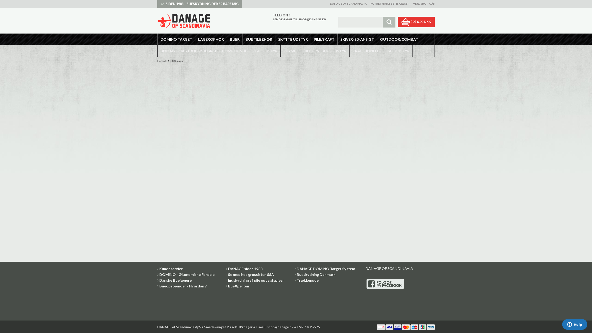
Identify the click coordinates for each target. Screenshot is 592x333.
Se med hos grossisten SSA (251, 274)
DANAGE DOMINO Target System (326, 268)
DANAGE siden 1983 (245, 268)
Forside (162, 61)
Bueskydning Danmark (316, 274)
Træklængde (308, 280)
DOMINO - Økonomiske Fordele (187, 274)
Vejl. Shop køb (424, 3)
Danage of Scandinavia (348, 3)
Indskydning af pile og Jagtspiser (256, 280)
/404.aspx (176, 61)
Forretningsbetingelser (389, 3)
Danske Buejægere (175, 280)
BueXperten (238, 286)
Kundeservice (171, 268)
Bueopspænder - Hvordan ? (183, 286)
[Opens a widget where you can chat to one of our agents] (574, 325)
